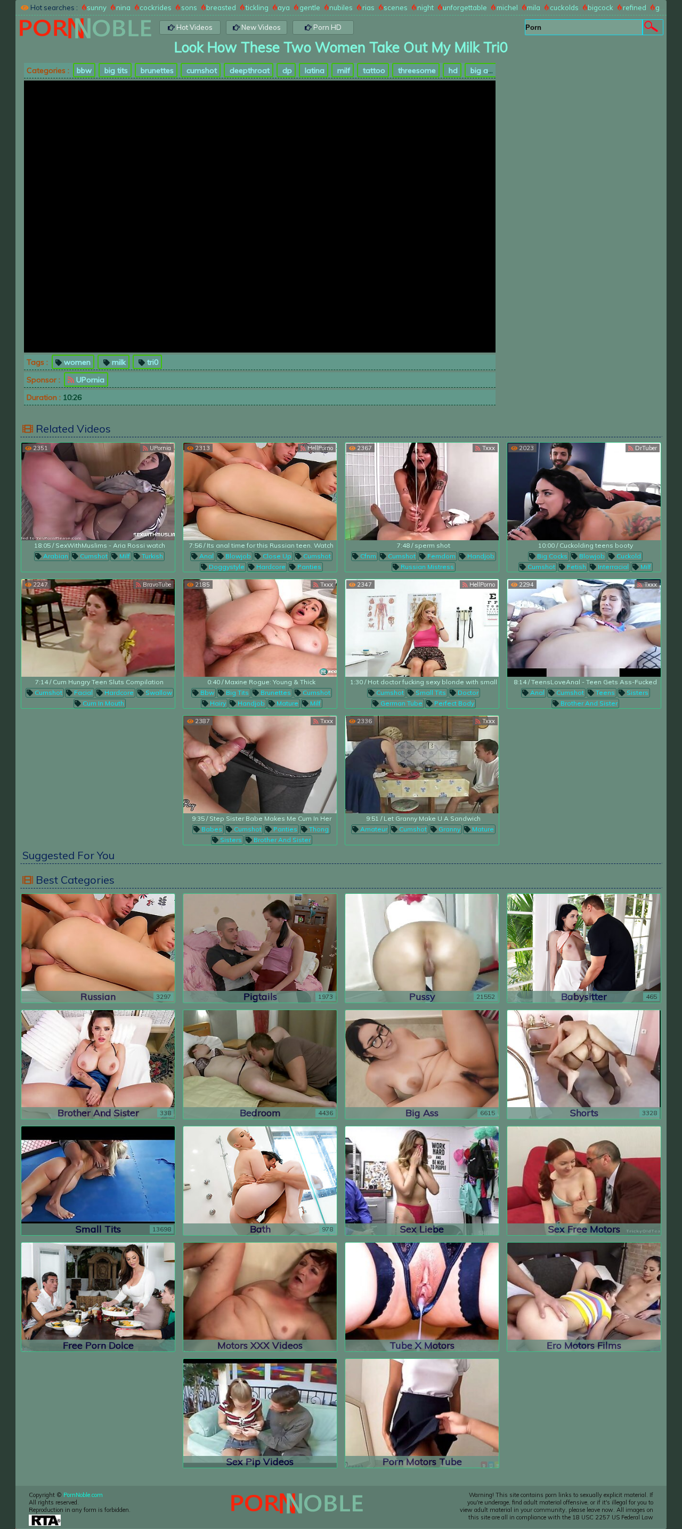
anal (206, 556)
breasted (221, 7)
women (76, 362)
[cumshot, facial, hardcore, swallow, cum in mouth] (98, 628)
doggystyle (226, 567)
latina (313, 70)
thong (318, 829)
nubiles (341, 7)
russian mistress (426, 567)
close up (276, 556)
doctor (467, 693)
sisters (636, 693)
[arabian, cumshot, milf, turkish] (98, 491)
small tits (430, 693)
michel (507, 7)
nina (123, 7)
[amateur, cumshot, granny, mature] (422, 764)
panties (308, 567)
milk (118, 362)
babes (211, 829)
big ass (482, 70)
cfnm (367, 556)
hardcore (270, 567)
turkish (151, 556)
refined (634, 7)
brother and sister (588, 703)
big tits (115, 70)
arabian (55, 556)
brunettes (156, 70)
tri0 (151, 362)
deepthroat (249, 70)
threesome (416, 70)
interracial (612, 567)
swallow (158, 693)
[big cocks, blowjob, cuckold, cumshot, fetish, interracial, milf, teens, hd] (584, 491)
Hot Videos (194, 27)
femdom (441, 556)
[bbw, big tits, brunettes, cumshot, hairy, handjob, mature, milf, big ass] (260, 628)
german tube (401, 703)
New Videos (260, 27)
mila (533, 7)
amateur (373, 829)
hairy (217, 703)
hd (452, 70)
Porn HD (327, 27)
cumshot (200, 70)
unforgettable (465, 7)
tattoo (373, 70)
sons (189, 7)
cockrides (156, 7)
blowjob (237, 556)
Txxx (488, 448)
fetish (575, 567)
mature (286, 703)
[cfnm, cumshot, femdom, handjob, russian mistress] (422, 491)
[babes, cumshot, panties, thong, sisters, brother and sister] (260, 764)
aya (284, 7)
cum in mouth (102, 703)
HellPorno (319, 448)
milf (342, 70)
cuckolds (564, 7)
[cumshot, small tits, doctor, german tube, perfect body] (422, 628)
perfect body (453, 703)
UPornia (89, 380)
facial (82, 693)
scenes (396, 7)
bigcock (600, 7)
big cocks (551, 556)
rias (368, 7)
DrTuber (645, 448)
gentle (309, 7)
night (425, 7)
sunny (97, 7)
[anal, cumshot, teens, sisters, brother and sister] (584, 628)
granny (448, 829)
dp (286, 70)
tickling (257, 7)
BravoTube (156, 584)
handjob (480, 556)
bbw (84, 70)
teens (604, 693)
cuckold (628, 556)
